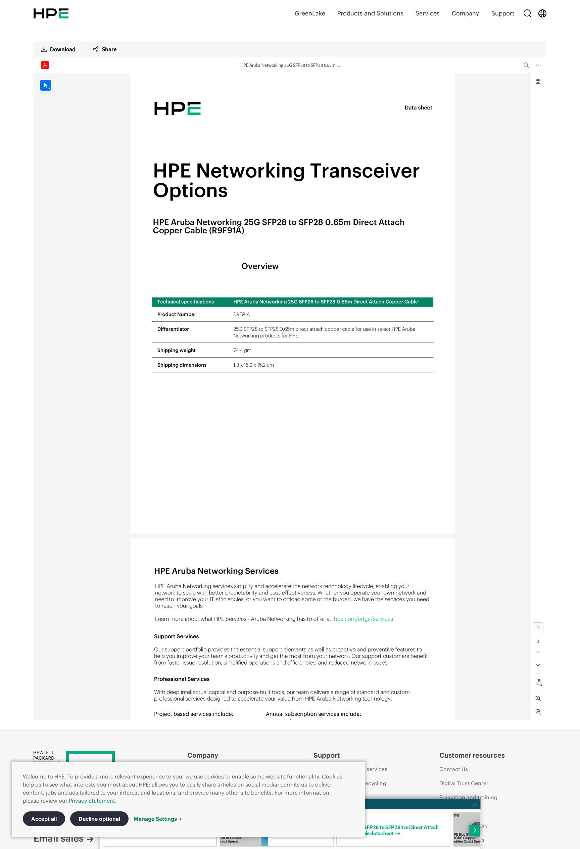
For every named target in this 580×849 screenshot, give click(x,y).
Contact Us (453, 769)
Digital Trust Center (463, 783)
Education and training (468, 797)
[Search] (528, 13)
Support (502, 13)
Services (428, 13)
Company (465, 13)
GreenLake (310, 13)
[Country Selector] (542, 13)
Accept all (44, 818)
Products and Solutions (370, 13)
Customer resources (472, 755)
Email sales (59, 838)
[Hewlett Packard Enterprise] (51, 13)
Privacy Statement (92, 800)
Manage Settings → (158, 818)
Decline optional (99, 818)
